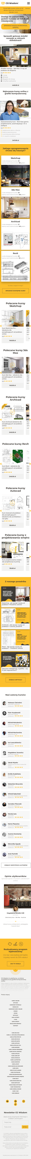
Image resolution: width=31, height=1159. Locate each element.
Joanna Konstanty (14, 834)
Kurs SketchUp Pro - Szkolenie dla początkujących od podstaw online (12, 331)
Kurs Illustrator (15, 1059)
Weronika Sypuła (14, 844)
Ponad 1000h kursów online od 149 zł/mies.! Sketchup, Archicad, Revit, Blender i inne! (13, 10)
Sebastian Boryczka (15, 784)
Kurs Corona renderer (15, 1049)
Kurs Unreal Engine (15, 1089)
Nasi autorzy (15, 1017)
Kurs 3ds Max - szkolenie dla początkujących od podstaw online (12, 377)
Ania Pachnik (13, 854)
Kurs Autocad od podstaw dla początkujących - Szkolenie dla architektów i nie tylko (11, 516)
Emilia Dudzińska (14, 774)
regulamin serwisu (15, 1023)
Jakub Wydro (13, 762)
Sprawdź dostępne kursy (15, 291)
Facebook (15, 1101)
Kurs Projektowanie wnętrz (15, 1076)
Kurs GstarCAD (15, 1057)
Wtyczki (15, 1002)
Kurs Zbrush (15, 1093)
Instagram (23, 1101)
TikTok (15, 1104)
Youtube (7, 1101)
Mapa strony (15, 1021)
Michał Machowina (15, 732)
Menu (28, 3)
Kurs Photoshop (15, 1072)
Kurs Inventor (15, 1062)
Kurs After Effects (15, 1037)
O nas (15, 1019)
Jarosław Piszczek (15, 804)
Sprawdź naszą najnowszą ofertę (15, 26)
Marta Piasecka (13, 824)
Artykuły (15, 1015)
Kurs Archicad (15, 1039)
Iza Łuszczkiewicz (14, 742)
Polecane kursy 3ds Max (15, 351)
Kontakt (15, 1025)
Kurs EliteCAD (15, 1053)
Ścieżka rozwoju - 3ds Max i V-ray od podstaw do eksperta (14, 69)
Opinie (15, 1013)
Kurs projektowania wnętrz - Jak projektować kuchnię (12, 561)
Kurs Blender (15, 1047)
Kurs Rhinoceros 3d (15, 1080)
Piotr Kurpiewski (14, 713)
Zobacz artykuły (15, 680)
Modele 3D (15, 1007)
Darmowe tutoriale (15, 1004)
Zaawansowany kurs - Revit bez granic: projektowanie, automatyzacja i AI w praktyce (15, 123)
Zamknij (27, 8)
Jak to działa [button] (15, 963)
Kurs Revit (16, 1078)
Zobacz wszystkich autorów (15, 865)
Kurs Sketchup (15, 1082)
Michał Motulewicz (15, 722)
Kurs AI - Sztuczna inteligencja (15, 1034)
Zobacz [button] (15, 969)
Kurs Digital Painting (15, 1051)
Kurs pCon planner (15, 1070)
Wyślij (25, 1127)
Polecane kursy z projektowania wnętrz (15, 536)
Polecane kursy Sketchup (15, 304)
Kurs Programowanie (15, 1074)
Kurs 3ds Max (15, 1032)
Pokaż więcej (5, 994)
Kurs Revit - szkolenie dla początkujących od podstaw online (12, 468)
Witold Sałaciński (14, 794)
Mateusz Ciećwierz (15, 703)
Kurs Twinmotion (16, 1087)
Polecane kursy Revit (15, 443)
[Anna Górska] (15, 896)
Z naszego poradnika (15, 581)
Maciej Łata (12, 814)
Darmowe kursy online (15, 1009)
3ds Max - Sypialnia (20, 917)
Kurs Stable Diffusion (15, 1084)
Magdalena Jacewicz (15, 752)
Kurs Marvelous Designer (15, 1066)
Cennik (15, 1011)
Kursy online (15, 1000)
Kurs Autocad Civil (15, 1045)
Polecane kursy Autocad (15, 489)
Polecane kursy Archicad (15, 398)
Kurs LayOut (15, 1064)
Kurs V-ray (15, 1091)
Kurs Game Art (15, 1055)
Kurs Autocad (16, 1043)
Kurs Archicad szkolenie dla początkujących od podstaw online (12, 424)
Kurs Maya (15, 1068)
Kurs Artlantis (15, 1041)
